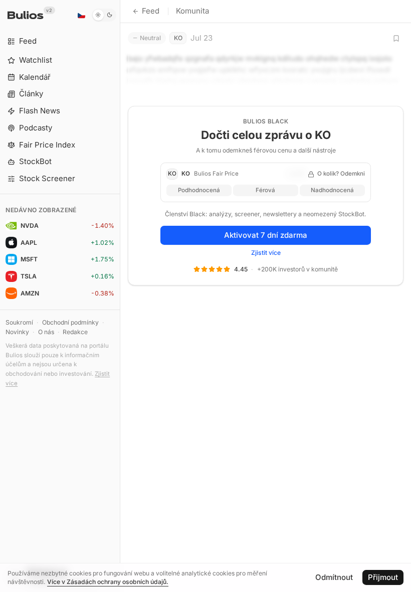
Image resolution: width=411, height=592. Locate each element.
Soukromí (19, 322)
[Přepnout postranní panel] (120, 296)
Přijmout (383, 577)
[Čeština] (81, 15)
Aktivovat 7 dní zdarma (265, 235)
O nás (46, 332)
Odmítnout (334, 577)
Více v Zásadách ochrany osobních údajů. (107, 581)
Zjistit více (266, 252)
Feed (150, 11)
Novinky (17, 332)
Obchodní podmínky (70, 322)
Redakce (75, 332)
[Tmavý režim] (104, 15)
